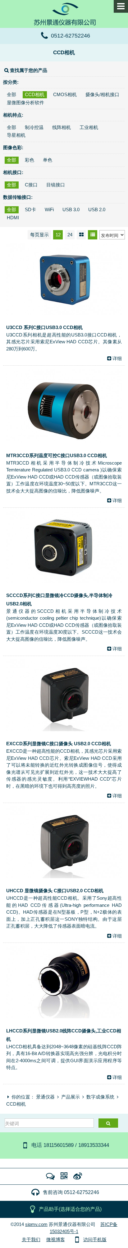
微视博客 (55, 1239)
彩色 (29, 160)
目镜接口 (55, 184)
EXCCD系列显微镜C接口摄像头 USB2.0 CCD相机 (58, 743)
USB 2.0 (96, 209)
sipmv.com (36, 1224)
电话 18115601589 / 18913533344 (70, 1145)
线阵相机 (61, 127)
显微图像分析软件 (25, 102)
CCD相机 (64, 52)
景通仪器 (45, 1096)
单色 (47, 160)
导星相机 (16, 135)
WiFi (49, 209)
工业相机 (89, 127)
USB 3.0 (71, 209)
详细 (117, 358)
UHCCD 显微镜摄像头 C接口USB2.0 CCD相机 (54, 890)
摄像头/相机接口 (102, 94)
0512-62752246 (70, 36)
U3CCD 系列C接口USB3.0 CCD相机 (44, 327)
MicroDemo (64, 14)
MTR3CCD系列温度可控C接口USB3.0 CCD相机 (56, 455)
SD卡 (30, 209)
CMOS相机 (65, 94)
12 (58, 234)
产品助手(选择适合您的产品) (70, 1209)
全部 (11, 94)
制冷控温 (34, 127)
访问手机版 (95, 1239)
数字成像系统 (100, 1096)
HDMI (13, 217)
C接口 (31, 184)
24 (69, 234)
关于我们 (31, 1239)
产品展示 (70, 1096)
